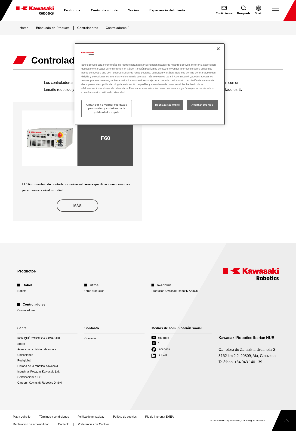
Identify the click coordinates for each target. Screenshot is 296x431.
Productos (72, 10)
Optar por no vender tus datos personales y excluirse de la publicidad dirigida (106, 108)
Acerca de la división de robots (36, 349)
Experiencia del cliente (167, 10)
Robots (21, 291)
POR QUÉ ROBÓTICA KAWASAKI (38, 338)
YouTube (160, 338)
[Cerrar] (218, 49)
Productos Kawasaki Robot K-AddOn (174, 291)
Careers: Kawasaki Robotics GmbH (39, 382)
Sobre (21, 343)
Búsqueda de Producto (53, 28)
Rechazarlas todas (167, 104)
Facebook (160, 349)
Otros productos (94, 291)
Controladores (87, 28)
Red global (24, 360)
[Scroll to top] (284, 420)
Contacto (90, 338)
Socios (133, 10)
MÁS (77, 206)
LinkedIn (159, 356)
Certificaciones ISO (29, 377)
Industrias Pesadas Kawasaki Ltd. (38, 371)
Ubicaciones (25, 355)
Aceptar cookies (202, 104)
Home (24, 28)
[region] (149, 84)
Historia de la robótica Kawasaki (37, 366)
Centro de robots (104, 10)
